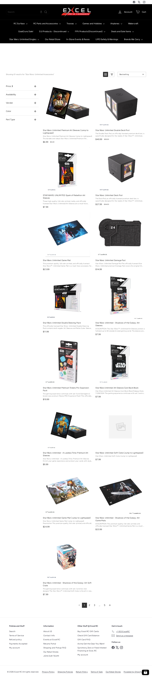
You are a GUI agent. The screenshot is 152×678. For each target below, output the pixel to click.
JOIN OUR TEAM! (51, 656)
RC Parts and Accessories (45, 23)
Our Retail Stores (50, 652)
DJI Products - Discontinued (53, 31)
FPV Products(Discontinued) (89, 31)
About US (47, 631)
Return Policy (82, 672)
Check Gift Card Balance (88, 635)
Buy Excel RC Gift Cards (88, 631)
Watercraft (133, 23)
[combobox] (27, 12)
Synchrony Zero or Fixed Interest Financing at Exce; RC (92, 649)
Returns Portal (49, 644)
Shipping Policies (65, 672)
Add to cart (67, 123)
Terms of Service (16, 635)
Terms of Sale (97, 672)
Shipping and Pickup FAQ (54, 648)
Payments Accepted (18, 644)
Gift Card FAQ (83, 639)
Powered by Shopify (133, 672)
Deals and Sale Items (121, 31)
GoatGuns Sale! (25, 31)
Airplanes (115, 23)
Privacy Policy (48, 672)
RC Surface (19, 23)
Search (12, 631)
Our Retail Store (52, 39)
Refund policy (15, 639)
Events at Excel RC (51, 639)
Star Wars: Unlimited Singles (23, 39)
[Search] (45, 12)
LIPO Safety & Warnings (107, 39)
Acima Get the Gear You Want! (91, 644)
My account (14, 648)
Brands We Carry (132, 39)
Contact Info (49, 635)
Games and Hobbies (92, 23)
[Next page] (109, 605)
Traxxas (70, 23)
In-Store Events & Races (78, 39)
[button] (41, 12)
